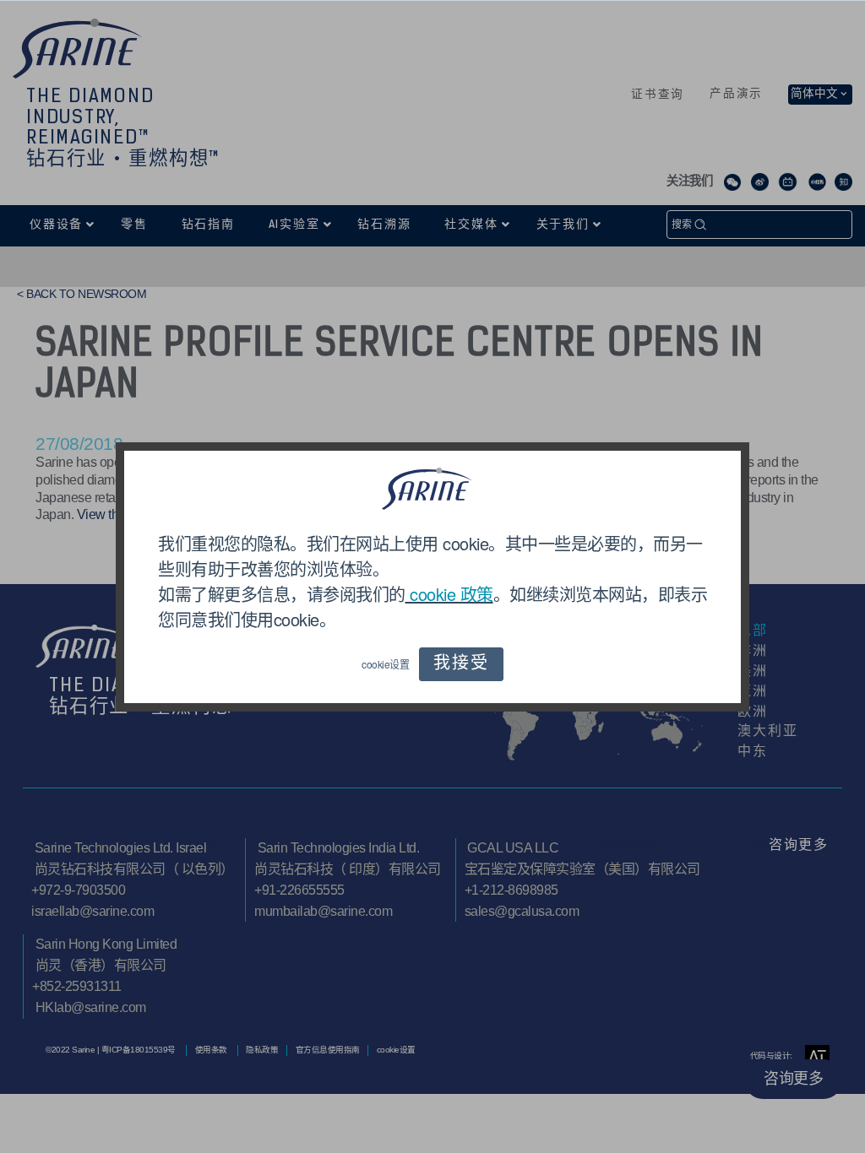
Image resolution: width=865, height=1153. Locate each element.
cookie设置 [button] (385, 664)
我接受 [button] (460, 664)
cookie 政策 (449, 594)
